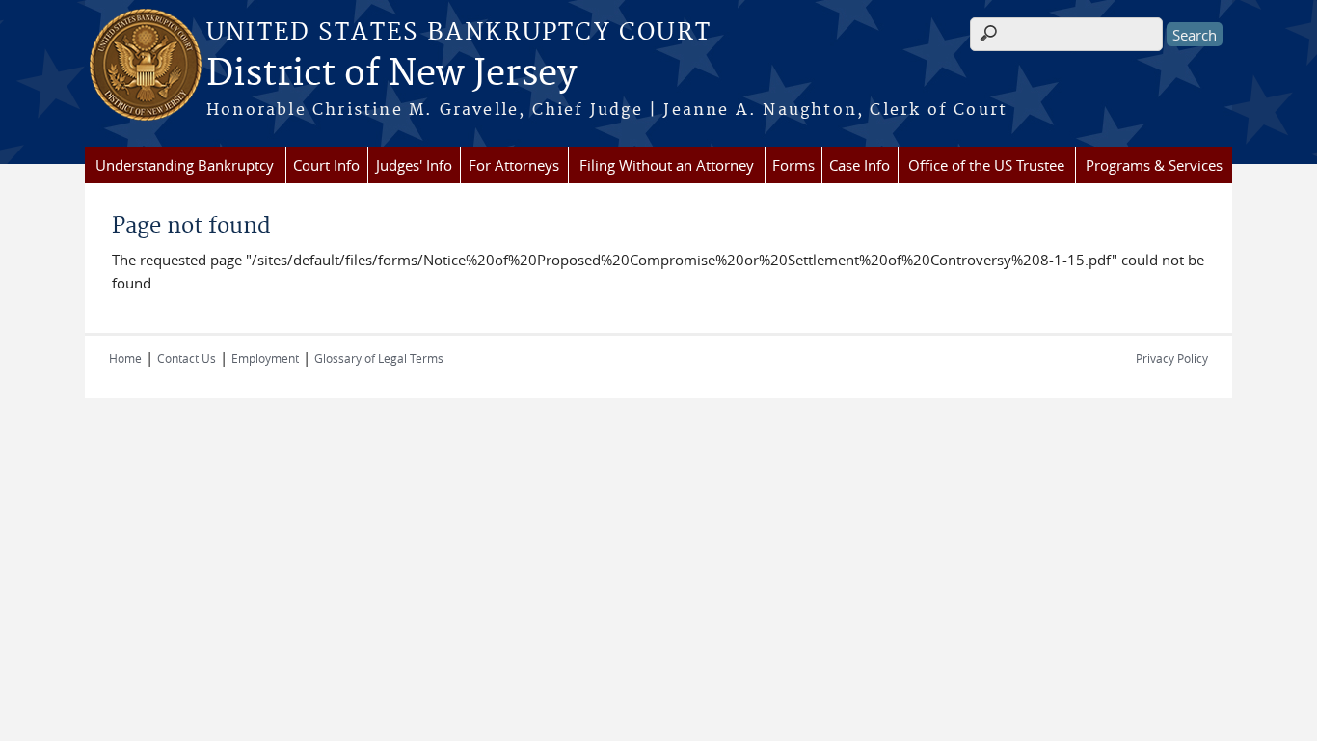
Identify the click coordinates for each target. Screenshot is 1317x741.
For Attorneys (514, 165)
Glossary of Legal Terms (378, 358)
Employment (265, 358)
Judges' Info (414, 165)
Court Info (326, 165)
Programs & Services (1154, 165)
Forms (793, 165)
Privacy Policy (1172, 358)
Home (125, 358)
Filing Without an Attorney (666, 165)
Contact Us (186, 358)
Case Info (859, 165)
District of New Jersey (391, 74)
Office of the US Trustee (986, 165)
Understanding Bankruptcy (184, 165)
